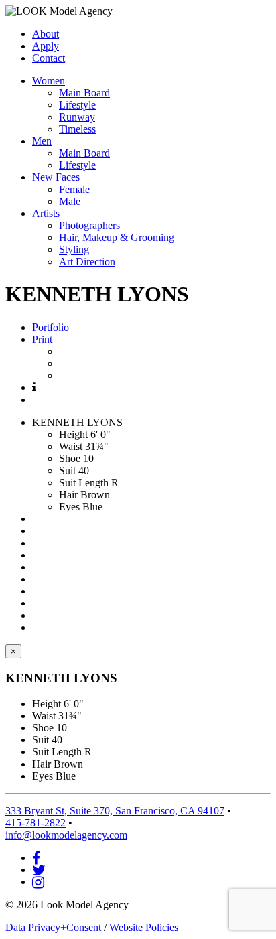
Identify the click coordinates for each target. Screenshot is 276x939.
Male (69, 201)
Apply (45, 46)
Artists (46, 213)
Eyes (69, 506)
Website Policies (143, 927)
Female (74, 189)
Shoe (69, 458)
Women (48, 80)
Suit (67, 470)
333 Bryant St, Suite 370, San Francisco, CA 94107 (114, 810)
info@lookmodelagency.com (66, 835)
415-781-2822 (35, 822)
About (45, 34)
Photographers (89, 225)
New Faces (56, 177)
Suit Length (84, 482)
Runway (77, 117)
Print (42, 339)
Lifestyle (77, 105)
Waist (70, 446)
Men (42, 141)
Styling (74, 249)
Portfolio (50, 327)
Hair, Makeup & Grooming (116, 237)
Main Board (84, 92)
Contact (48, 58)
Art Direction (87, 261)
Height (73, 434)
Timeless (77, 129)
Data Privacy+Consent (53, 927)
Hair (68, 494)
